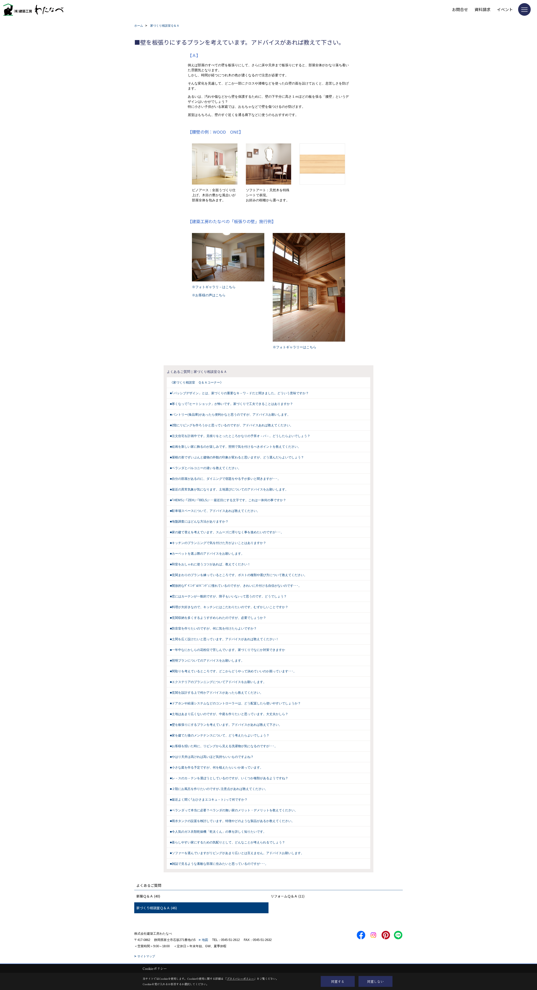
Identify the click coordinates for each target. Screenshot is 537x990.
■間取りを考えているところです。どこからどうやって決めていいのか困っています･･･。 (233, 671)
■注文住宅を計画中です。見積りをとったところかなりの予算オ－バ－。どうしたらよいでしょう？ (240, 436)
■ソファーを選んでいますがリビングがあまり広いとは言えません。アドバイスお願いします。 (237, 853)
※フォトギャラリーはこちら (294, 347)
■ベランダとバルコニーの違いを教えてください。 (205, 468)
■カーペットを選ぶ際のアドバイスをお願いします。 (207, 553)
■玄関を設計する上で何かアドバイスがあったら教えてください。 (216, 692)
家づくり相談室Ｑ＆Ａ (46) (156, 907)
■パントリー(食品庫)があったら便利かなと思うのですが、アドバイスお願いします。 (230, 414)
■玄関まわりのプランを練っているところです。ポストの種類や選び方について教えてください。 (238, 575)
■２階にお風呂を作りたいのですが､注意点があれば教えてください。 (219, 789)
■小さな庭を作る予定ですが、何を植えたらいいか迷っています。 (216, 767)
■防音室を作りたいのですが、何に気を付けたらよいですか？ (213, 628)
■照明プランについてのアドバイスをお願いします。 (207, 660)
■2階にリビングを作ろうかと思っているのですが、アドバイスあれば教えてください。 (231, 425)
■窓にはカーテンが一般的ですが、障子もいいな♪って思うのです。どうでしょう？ (228, 596)
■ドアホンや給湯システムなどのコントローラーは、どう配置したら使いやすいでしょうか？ (235, 703)
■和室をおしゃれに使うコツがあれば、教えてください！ (210, 564)
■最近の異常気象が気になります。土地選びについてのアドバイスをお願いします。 (229, 489)
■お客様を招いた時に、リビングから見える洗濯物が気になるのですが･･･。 (224, 746)
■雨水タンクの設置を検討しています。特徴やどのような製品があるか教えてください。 (232, 821)
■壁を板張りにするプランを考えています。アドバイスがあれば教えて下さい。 (226, 724)
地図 (205, 940)
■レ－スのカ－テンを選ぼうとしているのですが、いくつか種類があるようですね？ (229, 778)
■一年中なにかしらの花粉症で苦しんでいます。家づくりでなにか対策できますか (227, 650)
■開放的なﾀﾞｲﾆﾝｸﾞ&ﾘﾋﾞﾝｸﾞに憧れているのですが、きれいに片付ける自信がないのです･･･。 (235, 585)
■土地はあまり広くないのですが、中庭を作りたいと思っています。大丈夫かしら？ (229, 714)
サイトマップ (146, 956)
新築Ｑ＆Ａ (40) (148, 896)
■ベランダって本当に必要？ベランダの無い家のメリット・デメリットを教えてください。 (234, 810)
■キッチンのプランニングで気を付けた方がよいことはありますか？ (218, 543)
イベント (505, 9)
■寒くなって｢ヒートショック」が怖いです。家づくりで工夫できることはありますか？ (231, 404)
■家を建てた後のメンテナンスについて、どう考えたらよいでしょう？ (219, 735)
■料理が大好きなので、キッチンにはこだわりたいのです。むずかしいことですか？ (229, 607)
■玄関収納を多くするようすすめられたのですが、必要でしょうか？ (218, 617)
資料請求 (482, 9)
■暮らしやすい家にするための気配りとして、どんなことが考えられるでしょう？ (227, 842)
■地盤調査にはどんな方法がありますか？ (199, 521)
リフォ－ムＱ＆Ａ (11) (288, 896)
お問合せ (460, 9)
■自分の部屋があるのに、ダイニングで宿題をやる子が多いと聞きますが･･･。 (225, 478)
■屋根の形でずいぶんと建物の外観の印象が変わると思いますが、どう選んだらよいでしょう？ (237, 457)
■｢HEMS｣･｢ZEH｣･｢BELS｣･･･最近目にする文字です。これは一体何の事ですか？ (228, 500)
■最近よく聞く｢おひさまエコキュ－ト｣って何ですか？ (209, 799)
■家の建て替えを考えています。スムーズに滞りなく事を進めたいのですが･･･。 (227, 532)
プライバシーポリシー (240, 979)
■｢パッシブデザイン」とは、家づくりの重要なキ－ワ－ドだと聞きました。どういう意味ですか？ (239, 393)
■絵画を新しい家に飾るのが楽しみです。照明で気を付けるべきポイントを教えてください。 (235, 446)
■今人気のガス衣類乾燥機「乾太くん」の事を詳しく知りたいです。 (218, 831)
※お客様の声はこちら (208, 295)
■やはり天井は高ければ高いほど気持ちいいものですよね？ (212, 756)
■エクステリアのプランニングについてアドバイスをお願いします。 (218, 682)
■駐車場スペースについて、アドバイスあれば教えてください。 (215, 511)
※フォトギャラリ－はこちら (214, 287)
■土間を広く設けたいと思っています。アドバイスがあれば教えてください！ (224, 639)
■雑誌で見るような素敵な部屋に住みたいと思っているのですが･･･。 (219, 863)
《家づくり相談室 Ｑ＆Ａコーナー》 (196, 382)
